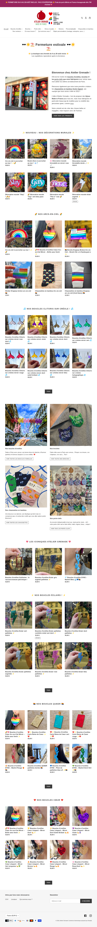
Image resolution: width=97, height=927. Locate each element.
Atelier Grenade (64, 920)
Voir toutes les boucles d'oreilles (19, 459)
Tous (48, 391)
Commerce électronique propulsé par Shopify (80, 920)
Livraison (14, 899)
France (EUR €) (12, 915)
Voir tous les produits (63, 115)
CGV (6, 899)
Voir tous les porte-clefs (60, 528)
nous (72, 103)
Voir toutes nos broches (60, 459)
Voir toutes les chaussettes (17, 522)
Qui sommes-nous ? (26, 899)
